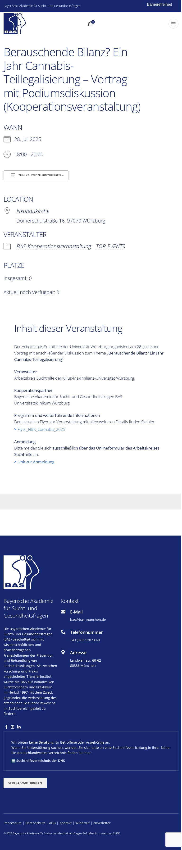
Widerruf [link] (83, 823)
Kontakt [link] (65, 823)
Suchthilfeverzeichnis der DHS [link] (40, 760)
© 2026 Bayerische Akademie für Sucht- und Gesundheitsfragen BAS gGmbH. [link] (51, 833)
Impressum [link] (13, 823)
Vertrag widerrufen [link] (25, 783)
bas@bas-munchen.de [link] (88, 619)
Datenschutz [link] (35, 823)
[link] (15, 23)
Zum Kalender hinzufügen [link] (39, 175)
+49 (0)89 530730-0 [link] (85, 640)
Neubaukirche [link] (33, 211)
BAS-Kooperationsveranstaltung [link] (54, 246)
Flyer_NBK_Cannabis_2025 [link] (41, 429)
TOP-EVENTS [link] (110, 246)
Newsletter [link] (102, 823)
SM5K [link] (116, 833)
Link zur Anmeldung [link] (36, 461)
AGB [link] (52, 823)
